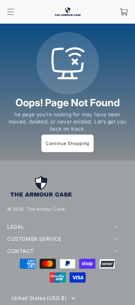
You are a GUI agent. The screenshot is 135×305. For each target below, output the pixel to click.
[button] (11, 12)
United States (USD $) (39, 298)
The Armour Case (46, 209)
